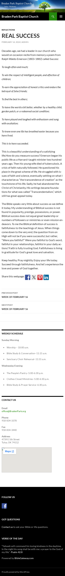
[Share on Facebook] (27, 277)
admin (25, 42)
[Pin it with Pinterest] (40, 277)
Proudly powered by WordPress (16, 572)
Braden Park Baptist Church (20, 16)
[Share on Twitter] (33, 277)
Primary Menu (61, 16)
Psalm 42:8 (16, 552)
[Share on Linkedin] (46, 277)
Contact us (7, 526)
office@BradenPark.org (14, 411)
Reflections (8, 30)
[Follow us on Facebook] (4, 506)
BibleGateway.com (24, 558)
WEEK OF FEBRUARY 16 (15, 295)
